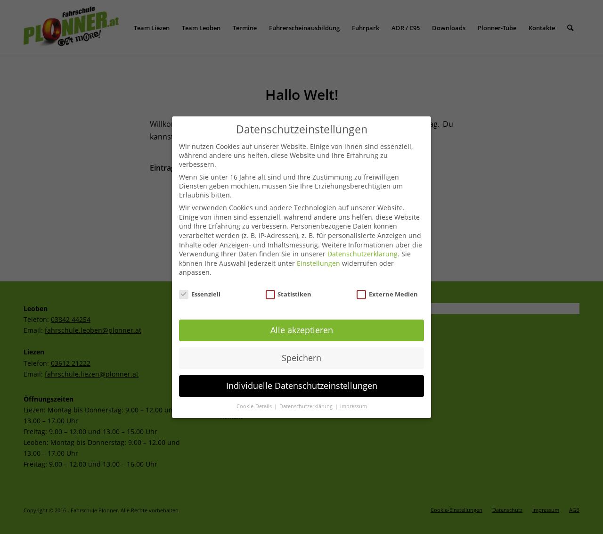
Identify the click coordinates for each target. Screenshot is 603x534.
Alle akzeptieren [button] (301, 330)
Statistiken (294, 293)
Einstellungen (318, 263)
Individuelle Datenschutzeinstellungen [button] (301, 385)
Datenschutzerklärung (362, 253)
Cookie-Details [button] (254, 406)
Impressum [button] (353, 406)
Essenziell (205, 293)
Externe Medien (393, 293)
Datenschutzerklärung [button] (306, 406)
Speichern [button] (301, 357)
